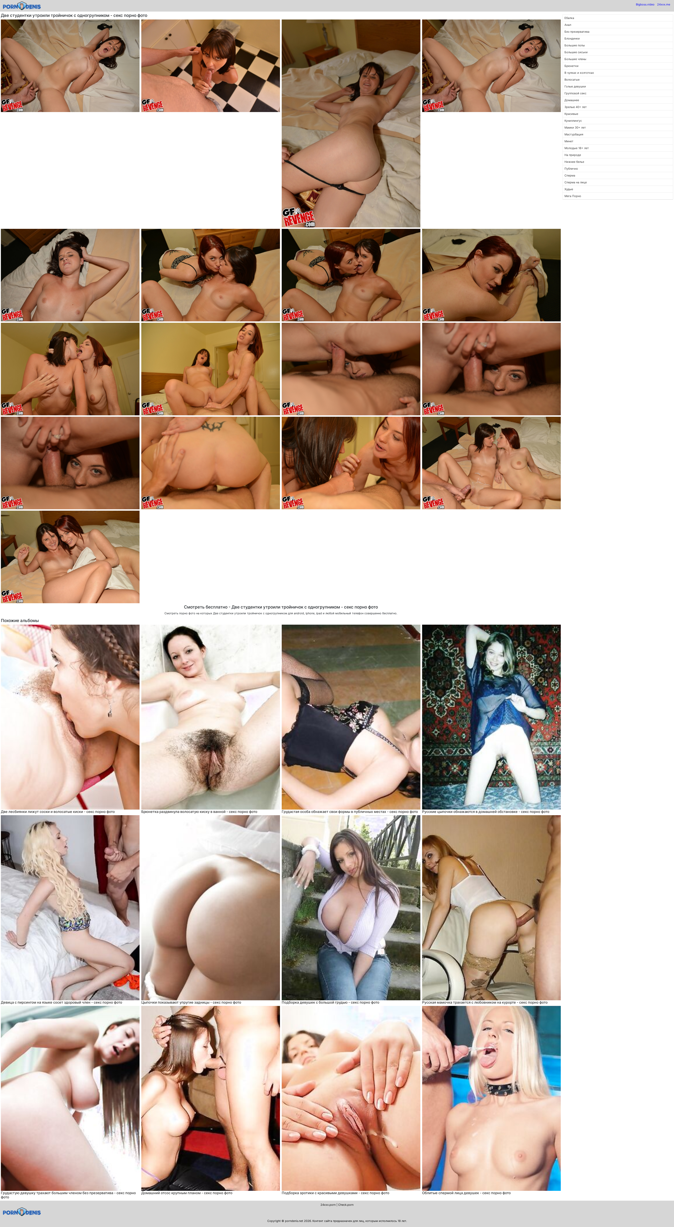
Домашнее (571, 100)
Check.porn (345, 1204)
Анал (567, 25)
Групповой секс (575, 93)
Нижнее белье (574, 161)
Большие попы (574, 45)
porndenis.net (294, 1221)
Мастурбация (573, 134)
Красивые (571, 114)
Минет (568, 141)
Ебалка (569, 18)
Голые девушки (575, 86)
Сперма (569, 175)
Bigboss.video (645, 4)
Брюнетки (571, 66)
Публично (571, 168)
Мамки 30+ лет (575, 127)
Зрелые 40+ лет (575, 107)
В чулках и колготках (579, 72)
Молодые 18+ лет (576, 148)
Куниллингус (573, 120)
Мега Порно (572, 196)
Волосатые (572, 79)
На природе (572, 155)
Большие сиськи (576, 52)
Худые (568, 189)
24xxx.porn (328, 1204)
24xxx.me (663, 4)
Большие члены (575, 59)
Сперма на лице (575, 182)
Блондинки (572, 38)
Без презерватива (576, 31)
